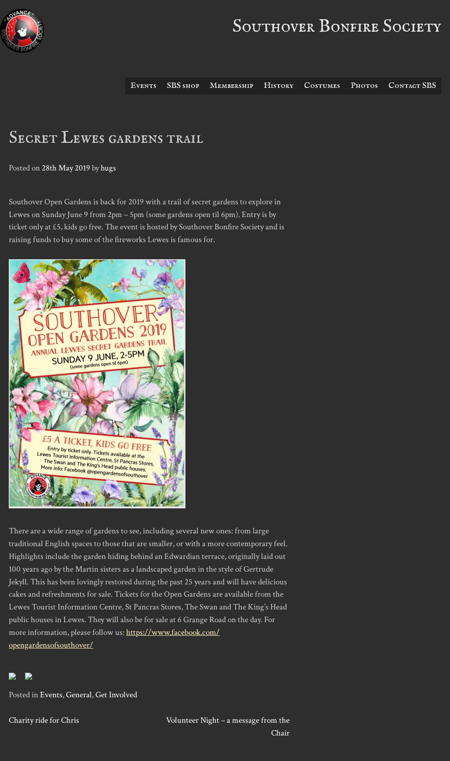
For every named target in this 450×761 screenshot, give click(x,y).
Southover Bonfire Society (336, 26)
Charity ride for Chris (44, 720)
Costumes (322, 85)
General (79, 694)
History (279, 85)
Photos (364, 85)
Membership (231, 85)
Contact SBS (412, 85)
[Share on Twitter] (32, 680)
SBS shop (183, 85)
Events (143, 85)
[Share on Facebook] (16, 680)
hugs (108, 168)
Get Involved (116, 694)
